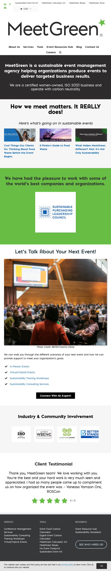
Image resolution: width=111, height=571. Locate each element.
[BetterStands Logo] (89, 427)
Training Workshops (14, 538)
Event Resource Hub (86, 528)
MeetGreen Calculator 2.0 (53, 541)
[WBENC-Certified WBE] (44, 427)
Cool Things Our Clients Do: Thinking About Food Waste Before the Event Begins (19, 151)
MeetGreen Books (49, 545)
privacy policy (67, 564)
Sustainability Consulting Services (29, 384)
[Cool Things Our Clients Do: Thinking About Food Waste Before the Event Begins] (20, 134)
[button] (60, 52)
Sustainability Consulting (17, 535)
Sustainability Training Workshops (29, 378)
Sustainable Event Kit (51, 551)
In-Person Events (19, 366)
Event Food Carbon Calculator (50, 530)
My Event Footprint (50, 548)
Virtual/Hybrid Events (22, 372)
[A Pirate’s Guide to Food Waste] (55, 134)
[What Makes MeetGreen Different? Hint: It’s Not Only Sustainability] (91, 134)
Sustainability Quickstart (88, 532)
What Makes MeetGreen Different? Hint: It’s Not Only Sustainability (90, 149)
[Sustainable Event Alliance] (67, 427)
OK (101, 566)
